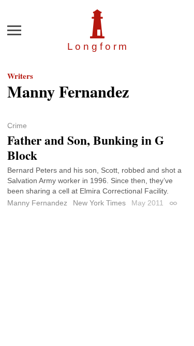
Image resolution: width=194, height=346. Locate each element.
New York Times (99, 203)
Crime (17, 125)
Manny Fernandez (37, 203)
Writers (20, 75)
